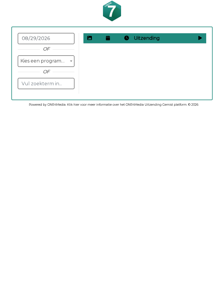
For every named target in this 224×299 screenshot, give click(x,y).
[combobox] (46, 61)
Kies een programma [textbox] (44, 61)
